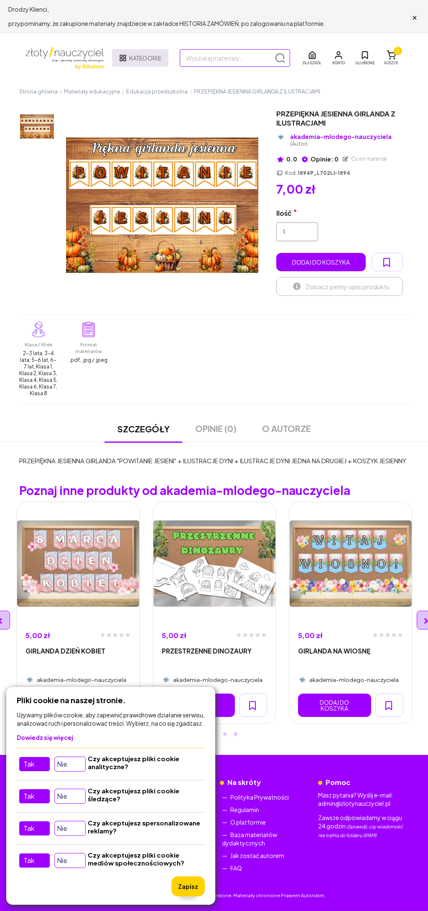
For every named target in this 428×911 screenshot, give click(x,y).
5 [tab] (236, 734)
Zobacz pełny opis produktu (348, 286)
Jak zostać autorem (257, 855)
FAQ (236, 868)
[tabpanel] (78, 613)
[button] (338, 58)
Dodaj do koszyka (321, 262)
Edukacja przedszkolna (157, 91)
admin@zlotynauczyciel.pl (354, 803)
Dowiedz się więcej (45, 737)
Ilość (284, 213)
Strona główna (38, 91)
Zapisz (188, 886)
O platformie (248, 822)
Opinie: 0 (324, 159)
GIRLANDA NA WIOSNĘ (334, 651)
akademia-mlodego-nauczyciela (341, 140)
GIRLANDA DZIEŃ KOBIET (65, 651)
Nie (62, 764)
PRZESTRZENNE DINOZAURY (207, 651)
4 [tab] (225, 734)
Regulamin (244, 809)
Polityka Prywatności (259, 797)
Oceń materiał (368, 159)
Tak (28, 764)
